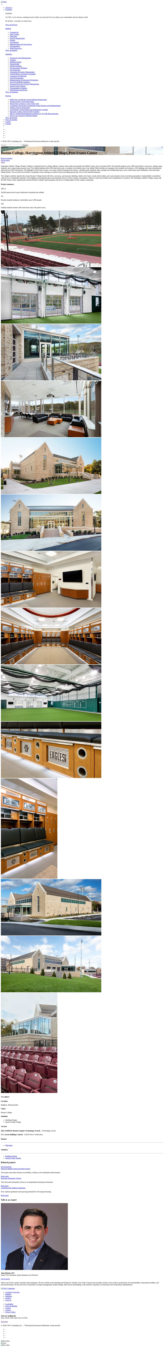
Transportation (15, 46)
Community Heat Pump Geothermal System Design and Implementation (35, 106)
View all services (11, 25)
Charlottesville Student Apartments (13, 1188)
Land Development (16, 78)
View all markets (11, 50)
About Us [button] (8, 8)
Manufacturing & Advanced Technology (24, 80)
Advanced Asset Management (20, 58)
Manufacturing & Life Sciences (21, 44)
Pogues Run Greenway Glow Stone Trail (24, 104)
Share (3, 162)
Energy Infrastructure (17, 38)
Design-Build (14, 64)
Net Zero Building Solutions (20, 82)
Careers (8, 122)
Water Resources (16, 48)
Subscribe (4, 1322)
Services (8, 1300)
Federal (12, 40)
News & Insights (11, 120)
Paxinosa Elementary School (11, 1178)
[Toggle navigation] (2, 4)
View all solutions (11, 92)
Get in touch (5, 160)
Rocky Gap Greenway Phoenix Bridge (23, 116)
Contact (8, 124)
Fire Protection (15, 70)
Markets (8, 29)
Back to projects (6, 158)
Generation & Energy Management (22, 72)
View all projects (11, 118)
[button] (82, 1341)
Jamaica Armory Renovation (20, 108)
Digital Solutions (16, 66)
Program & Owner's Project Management (24, 84)
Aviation (13, 60)
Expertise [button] (8, 10)
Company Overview (12, 1292)
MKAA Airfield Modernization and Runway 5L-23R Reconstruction (34, 114)
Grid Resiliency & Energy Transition (23, 74)
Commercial (14, 32)
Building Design (15, 62)
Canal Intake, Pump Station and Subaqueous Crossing (29, 110)
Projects (8, 96)
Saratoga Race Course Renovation (22, 102)
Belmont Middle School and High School (15, 1169)
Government (14, 42)
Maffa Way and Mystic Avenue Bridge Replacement (28, 100)
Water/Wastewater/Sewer (18, 90)
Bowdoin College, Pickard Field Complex (24, 112)
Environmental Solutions (18, 68)
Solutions (8, 54)
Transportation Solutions (18, 88)
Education (13, 36)
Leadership (9, 1304)
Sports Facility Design (17, 86)
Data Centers (14, 34)
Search (25, 145)
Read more (5, 1176)
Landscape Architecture (18, 76)
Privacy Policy (10, 1312)
